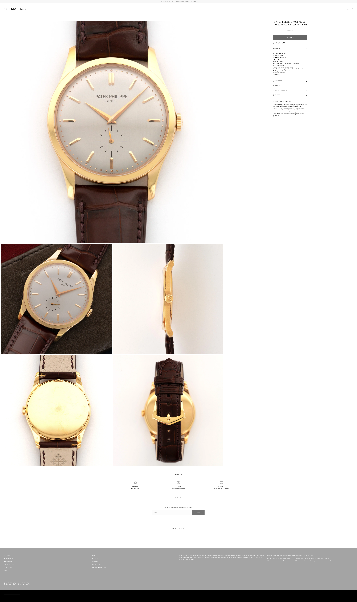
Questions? (278, 80)
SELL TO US (95, 558)
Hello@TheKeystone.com (179, 1)
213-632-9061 (135, 488)
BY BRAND (7, 555)
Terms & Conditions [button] (97, 552)
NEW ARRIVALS (8, 558)
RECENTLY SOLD (9, 564)
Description (276, 48)
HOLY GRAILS (8, 561)
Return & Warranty (281, 90)
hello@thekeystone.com (178, 488)
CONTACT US (96, 564)
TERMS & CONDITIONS (99, 567)
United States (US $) (11, 596)
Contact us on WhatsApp (221, 488)
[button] (296, 8)
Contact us (290, 37)
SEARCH (94, 555)
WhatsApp (193, 1)
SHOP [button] (5, 552)
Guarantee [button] (182, 552)
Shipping (277, 85)
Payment (277, 94)
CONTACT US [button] (270, 552)
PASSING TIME (8, 567)
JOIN (198, 512)
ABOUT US (7, 570)
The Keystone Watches (344, 596)
